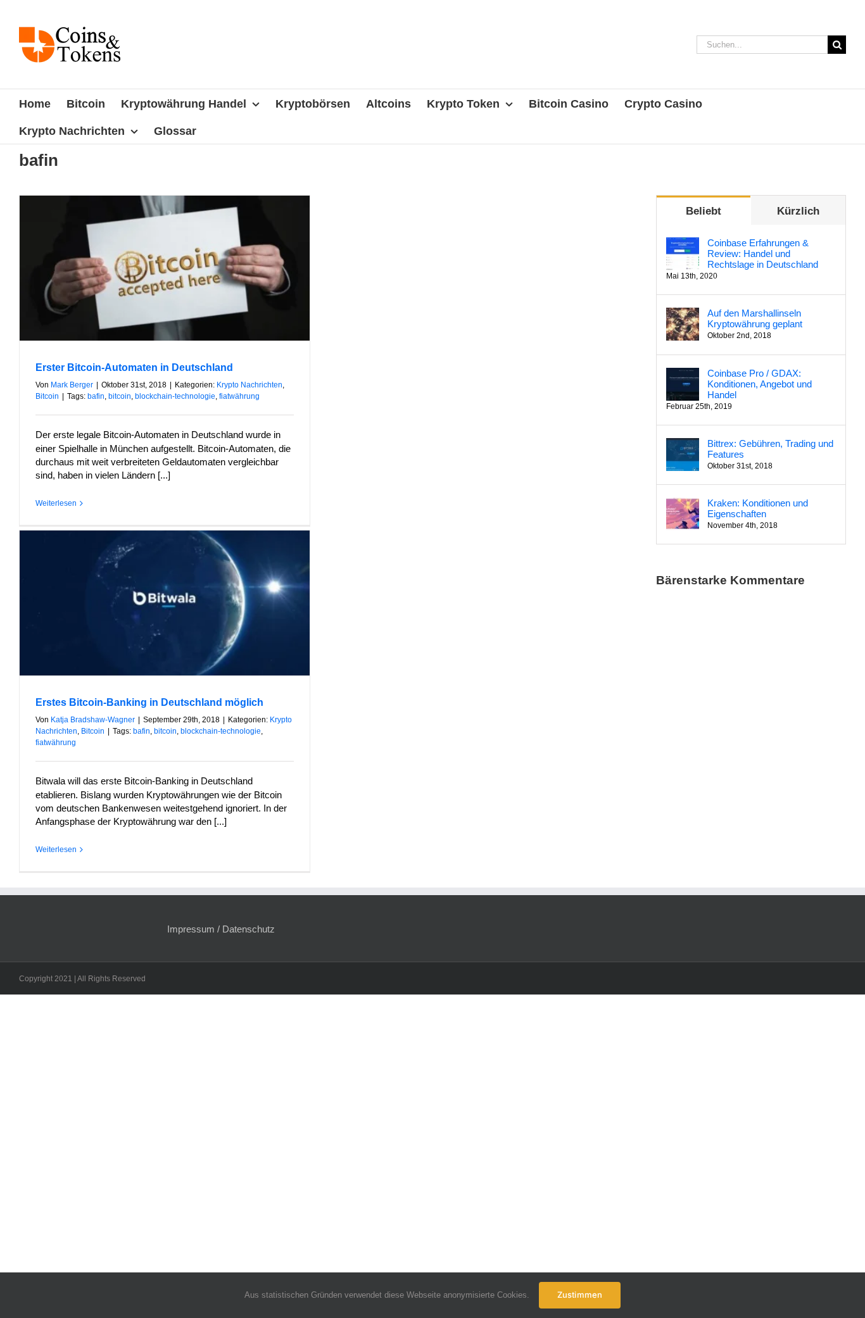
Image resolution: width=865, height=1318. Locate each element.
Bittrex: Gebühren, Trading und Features (770, 449)
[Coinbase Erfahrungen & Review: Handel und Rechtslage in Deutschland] (682, 244)
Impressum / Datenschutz (221, 929)
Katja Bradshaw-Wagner (93, 719)
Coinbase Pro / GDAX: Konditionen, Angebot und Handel (759, 384)
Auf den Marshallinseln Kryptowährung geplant (754, 318)
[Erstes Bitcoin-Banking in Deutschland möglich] (165, 602)
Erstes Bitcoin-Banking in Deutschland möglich (149, 702)
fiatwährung (239, 396)
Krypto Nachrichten (249, 384)
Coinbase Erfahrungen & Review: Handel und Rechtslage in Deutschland (762, 253)
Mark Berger (72, 384)
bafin (95, 396)
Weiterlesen (56, 503)
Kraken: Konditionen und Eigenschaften (757, 508)
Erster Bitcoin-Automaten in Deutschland (134, 367)
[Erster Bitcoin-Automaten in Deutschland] (165, 268)
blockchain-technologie (175, 396)
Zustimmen (580, 1295)
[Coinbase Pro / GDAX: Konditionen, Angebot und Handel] (682, 374)
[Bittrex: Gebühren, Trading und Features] (682, 444)
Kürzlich (798, 211)
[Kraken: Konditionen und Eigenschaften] (682, 504)
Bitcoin (47, 396)
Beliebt (703, 211)
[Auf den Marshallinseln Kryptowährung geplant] (682, 314)
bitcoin (119, 396)
